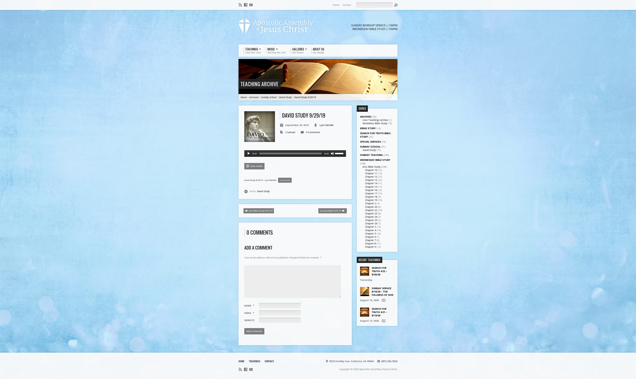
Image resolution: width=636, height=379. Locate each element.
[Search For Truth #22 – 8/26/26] (364, 274)
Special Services (370, 141)
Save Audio (256, 166)
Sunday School (268, 97)
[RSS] (240, 4)
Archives (365, 116)
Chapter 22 (371, 210)
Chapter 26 (371, 223)
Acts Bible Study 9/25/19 (260, 210)
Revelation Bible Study (375, 123)
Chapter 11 (371, 173)
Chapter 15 (371, 186)
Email (249, 313)
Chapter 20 (371, 206)
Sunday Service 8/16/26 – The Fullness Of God (382, 291)
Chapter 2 (370, 203)
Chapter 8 (370, 243)
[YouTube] (251, 4)
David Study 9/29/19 (305, 97)
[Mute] (332, 153)
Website (249, 320)
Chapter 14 (371, 183)
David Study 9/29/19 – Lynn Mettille (260, 180)
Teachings (254, 361)
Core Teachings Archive (375, 120)
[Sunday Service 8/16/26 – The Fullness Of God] (364, 294)
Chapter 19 (371, 200)
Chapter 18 (371, 196)
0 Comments (313, 132)
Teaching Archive (259, 84)
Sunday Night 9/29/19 (330, 210)
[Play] (248, 153)
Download (285, 180)
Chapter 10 (371, 170)
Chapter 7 (370, 240)
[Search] (396, 5)
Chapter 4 (370, 230)
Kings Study (368, 128)
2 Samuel (290, 132)
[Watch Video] (383, 300)
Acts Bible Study (371, 166)
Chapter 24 (371, 216)
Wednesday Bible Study (375, 159)
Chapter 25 (371, 220)
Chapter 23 (371, 213)
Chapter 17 (371, 193)
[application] (295, 153)
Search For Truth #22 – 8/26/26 (379, 271)
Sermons (254, 97)
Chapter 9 (370, 246)
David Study (285, 97)
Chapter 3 (370, 226)
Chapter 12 (371, 176)
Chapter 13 (371, 180)
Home (336, 4)
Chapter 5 (370, 233)
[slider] (339, 153)
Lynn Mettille (326, 125)
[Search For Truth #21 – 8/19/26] (364, 314)
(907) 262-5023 (389, 361)
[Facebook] (245, 4)
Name (249, 305)
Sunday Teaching (371, 155)
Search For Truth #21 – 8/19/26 (379, 312)
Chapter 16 (371, 190)
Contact (346, 4)
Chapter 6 (370, 236)
